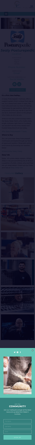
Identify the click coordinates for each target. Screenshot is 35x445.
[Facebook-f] (20, 352)
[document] (17, 222)
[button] (32, 350)
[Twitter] (14, 352)
